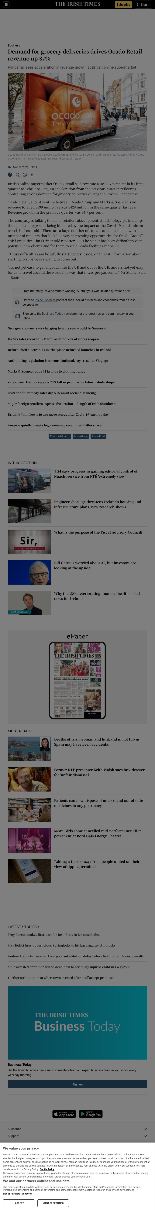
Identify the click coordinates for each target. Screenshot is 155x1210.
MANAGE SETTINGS (53, 1203)
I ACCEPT (19, 1203)
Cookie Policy (47, 1169)
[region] (77, 1176)
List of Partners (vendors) (17, 1193)
